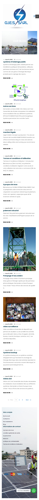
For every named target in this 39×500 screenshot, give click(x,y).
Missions (5, 438)
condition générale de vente (11, 433)
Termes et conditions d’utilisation (17, 158)
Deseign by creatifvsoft (19, 484)
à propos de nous (10, 184)
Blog (4, 424)
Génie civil (7, 379)
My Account (6, 416)
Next (27, 400)
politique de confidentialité (11, 441)
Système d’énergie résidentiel (12, 466)
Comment (17, 59)
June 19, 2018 (8, 59)
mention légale (9, 132)
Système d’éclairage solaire (11, 464)
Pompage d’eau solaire (13, 276)
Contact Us (6, 419)
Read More (6, 78)
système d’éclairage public (14, 62)
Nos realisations (8, 421)
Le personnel (7, 436)
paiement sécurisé (11, 210)
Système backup (10, 352)
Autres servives (9, 106)
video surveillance (10, 326)
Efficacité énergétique (9, 458)
